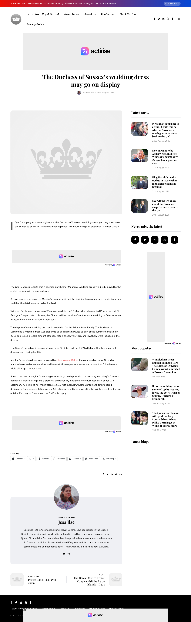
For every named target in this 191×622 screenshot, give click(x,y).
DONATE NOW (172, 4)
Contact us (107, 14)
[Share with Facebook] (103, 474)
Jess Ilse (90, 92)
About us (90, 14)
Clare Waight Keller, (67, 360)
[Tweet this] (107, 474)
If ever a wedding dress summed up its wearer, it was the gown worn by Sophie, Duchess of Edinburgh (166, 392)
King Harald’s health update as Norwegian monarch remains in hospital (164, 182)
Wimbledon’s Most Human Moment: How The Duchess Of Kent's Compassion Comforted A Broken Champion (166, 366)
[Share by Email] (120, 474)
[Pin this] (116, 474)
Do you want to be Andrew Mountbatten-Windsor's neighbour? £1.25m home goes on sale (165, 157)
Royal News (71, 14)
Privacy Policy (35, 24)
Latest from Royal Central (43, 14)
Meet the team (129, 14)
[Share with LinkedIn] (112, 474)
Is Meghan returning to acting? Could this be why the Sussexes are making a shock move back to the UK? (165, 130)
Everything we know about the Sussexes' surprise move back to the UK (165, 205)
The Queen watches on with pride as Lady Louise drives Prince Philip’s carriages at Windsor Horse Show (165, 419)
